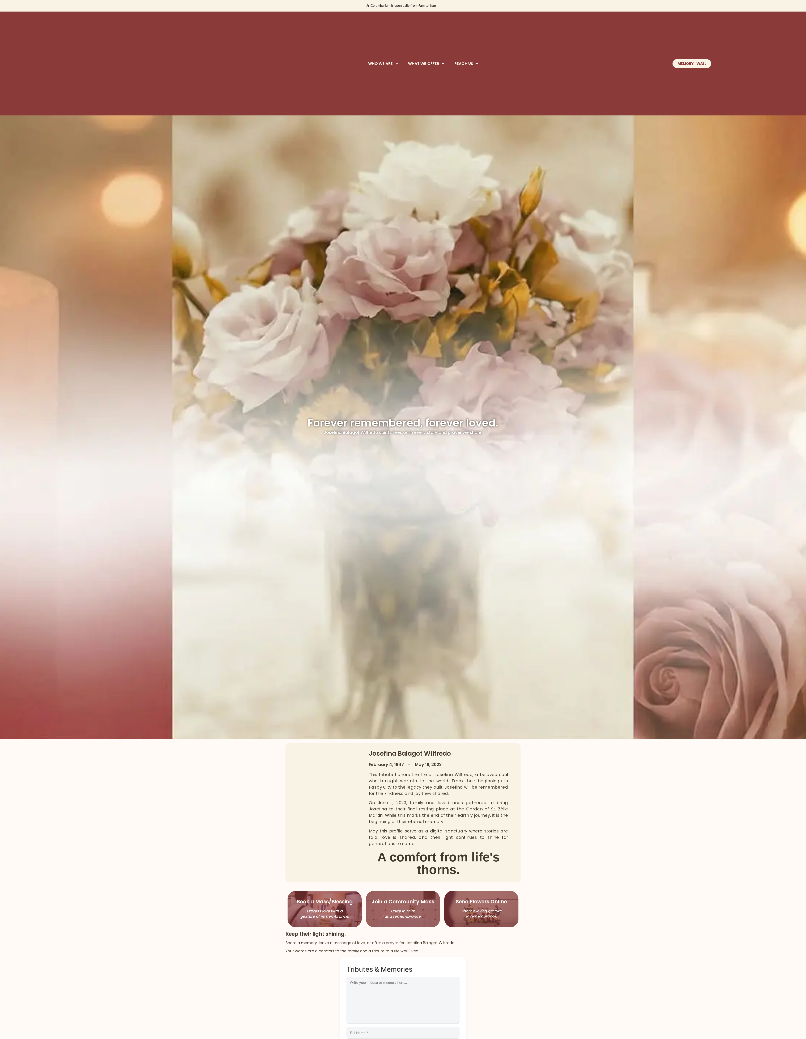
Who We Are (380, 64)
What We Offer (423, 64)
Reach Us (463, 64)
